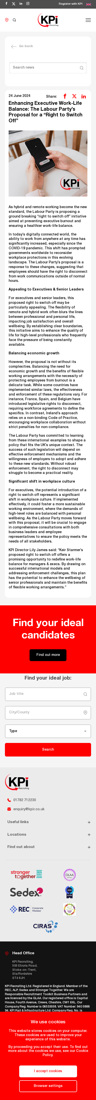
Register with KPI (70, 4)
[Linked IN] (83, 96)
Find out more (48, 655)
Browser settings (48, 1086)
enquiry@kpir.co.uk (29, 809)
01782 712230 (24, 800)
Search (48, 750)
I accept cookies (48, 1071)
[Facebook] (65, 96)
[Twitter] (74, 96)
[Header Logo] (48, 20)
